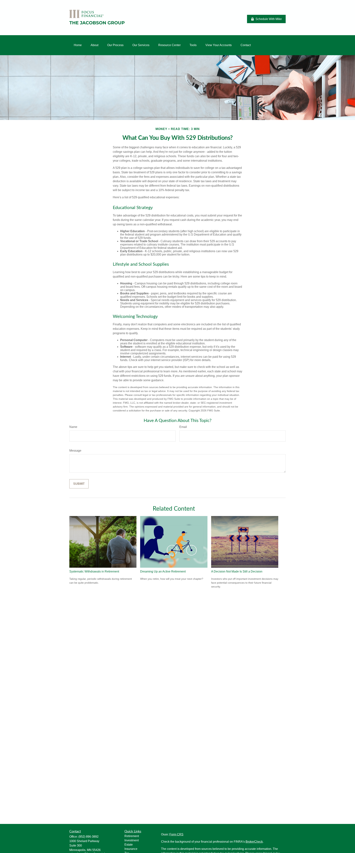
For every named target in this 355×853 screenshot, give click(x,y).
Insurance (130, 848)
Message (75, 450)
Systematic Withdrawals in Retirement (94, 571)
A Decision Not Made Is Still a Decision (236, 571)
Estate (128, 844)
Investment (131, 840)
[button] (77, 45)
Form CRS (176, 834)
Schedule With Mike (269, 19)
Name (73, 426)
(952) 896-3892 (88, 836)
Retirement (131, 836)
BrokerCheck (254, 841)
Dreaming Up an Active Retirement (163, 571)
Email (183, 426)
